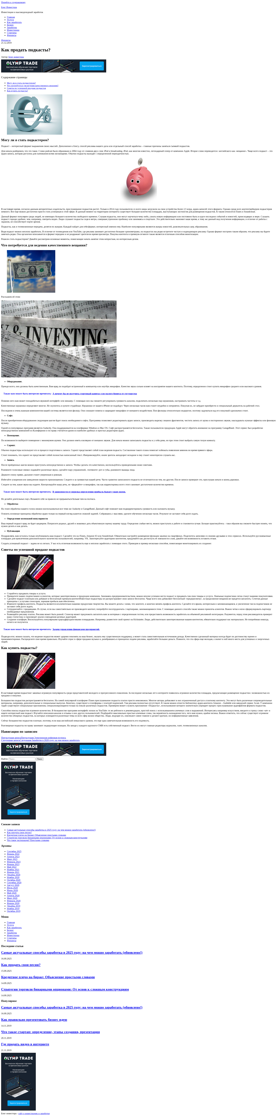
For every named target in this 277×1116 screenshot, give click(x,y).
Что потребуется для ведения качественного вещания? (32, 85)
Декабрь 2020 (13, 875)
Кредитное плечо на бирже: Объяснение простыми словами (36, 835)
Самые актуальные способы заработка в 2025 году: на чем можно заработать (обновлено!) (51, 830)
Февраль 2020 (13, 901)
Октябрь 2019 (13, 911)
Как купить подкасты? (17, 90)
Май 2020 (11, 893)
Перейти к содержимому (13, 2)
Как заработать (14, 22)
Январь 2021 (13, 872)
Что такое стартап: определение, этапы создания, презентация (50, 1032)
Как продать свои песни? (19, 832)
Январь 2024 (13, 854)
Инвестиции (13, 30)
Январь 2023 (13, 864)
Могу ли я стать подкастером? (21, 83)
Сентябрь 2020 (14, 882)
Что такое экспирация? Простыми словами (28, 840)
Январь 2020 (13, 903)
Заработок (12, 27)
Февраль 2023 (13, 862)
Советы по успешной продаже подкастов (26, 88)
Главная (11, 17)
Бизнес (10, 25)
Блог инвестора (16, 57)
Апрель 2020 (13, 895)
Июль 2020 (12, 888)
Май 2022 (11, 867)
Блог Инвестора (9, 7)
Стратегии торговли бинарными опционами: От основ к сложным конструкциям (47, 837)
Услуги (10, 19)
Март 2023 (12, 859)
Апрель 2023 (13, 856)
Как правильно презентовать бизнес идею (34, 1019)
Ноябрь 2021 (13, 869)
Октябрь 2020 (13, 880)
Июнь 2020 (12, 890)
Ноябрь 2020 (13, 877)
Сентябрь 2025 (14, 851)
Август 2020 (13, 885)
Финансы (11, 35)
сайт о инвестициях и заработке (34, 1113)
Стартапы (12, 32)
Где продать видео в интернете (25, 1044)
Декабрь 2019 (13, 906)
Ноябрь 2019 (13, 908)
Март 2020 (12, 898)
